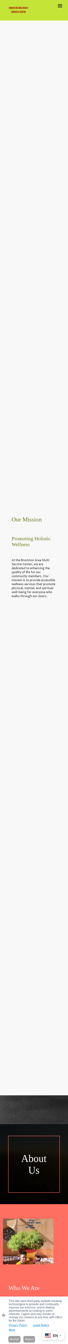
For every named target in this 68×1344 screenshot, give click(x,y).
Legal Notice (41, 1325)
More (12, 1329)
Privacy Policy (18, 1325)
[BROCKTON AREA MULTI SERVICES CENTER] (18, 15)
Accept (14, 1339)
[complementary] (53, 1335)
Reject (29, 1339)
